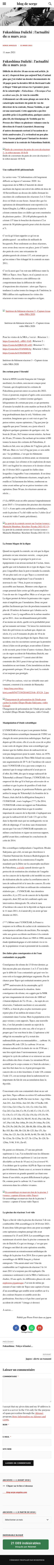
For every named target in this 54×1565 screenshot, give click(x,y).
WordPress (38, 1560)
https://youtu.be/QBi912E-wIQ (17, 344)
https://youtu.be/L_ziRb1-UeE (17, 341)
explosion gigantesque (13, 1282)
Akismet (39, 1413)
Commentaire (10, 1376)
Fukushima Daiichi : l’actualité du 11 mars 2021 (26, 34)
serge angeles (10, 45)
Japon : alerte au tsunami (38, 1358)
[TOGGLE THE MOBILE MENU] (4, 3)
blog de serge (27, 3)
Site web (7, 1449)
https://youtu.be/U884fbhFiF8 (17, 352)
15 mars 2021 (26, 45)
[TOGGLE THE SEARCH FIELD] (49, 3)
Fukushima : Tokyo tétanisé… (18, 1346)
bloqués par (26, 1544)
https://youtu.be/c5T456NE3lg (17, 348)
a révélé (20, 867)
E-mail (7, 1437)
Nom (6, 1425)
